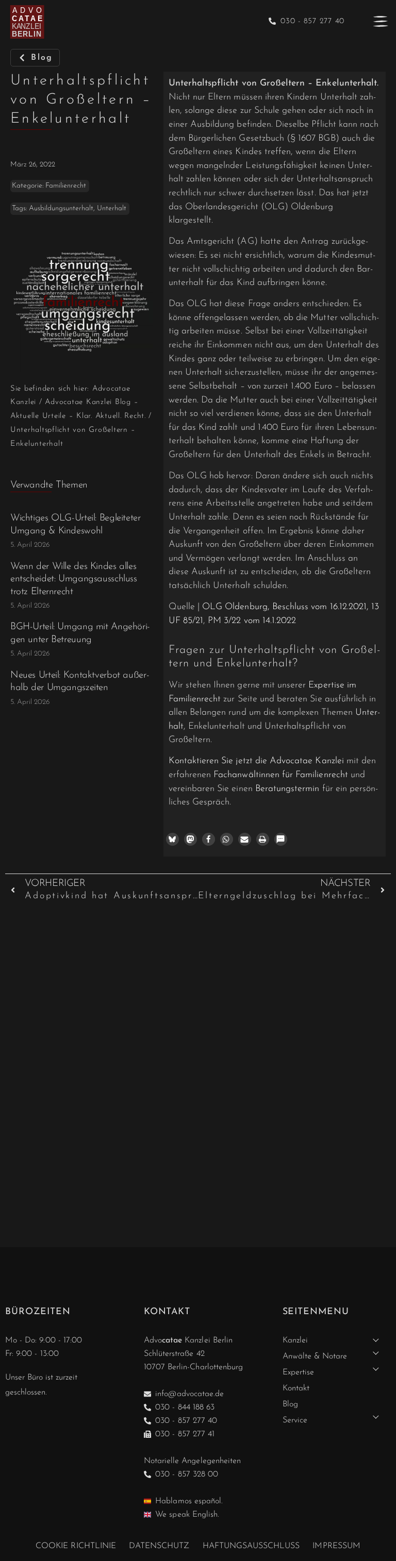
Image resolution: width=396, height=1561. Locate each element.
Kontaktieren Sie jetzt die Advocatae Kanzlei (256, 761)
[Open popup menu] (380, 21)
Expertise (298, 1372)
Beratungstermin (287, 788)
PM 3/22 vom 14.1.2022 (252, 620)
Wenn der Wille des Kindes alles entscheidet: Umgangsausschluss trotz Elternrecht (73, 579)
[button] (172, 839)
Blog (290, 1404)
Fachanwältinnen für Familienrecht (280, 774)
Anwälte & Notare (315, 1356)
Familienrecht (65, 186)
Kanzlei (295, 1340)
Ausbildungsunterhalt (61, 208)
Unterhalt (111, 208)
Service (295, 1420)
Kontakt (296, 1388)
